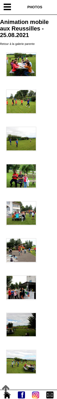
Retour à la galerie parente (17, 43)
